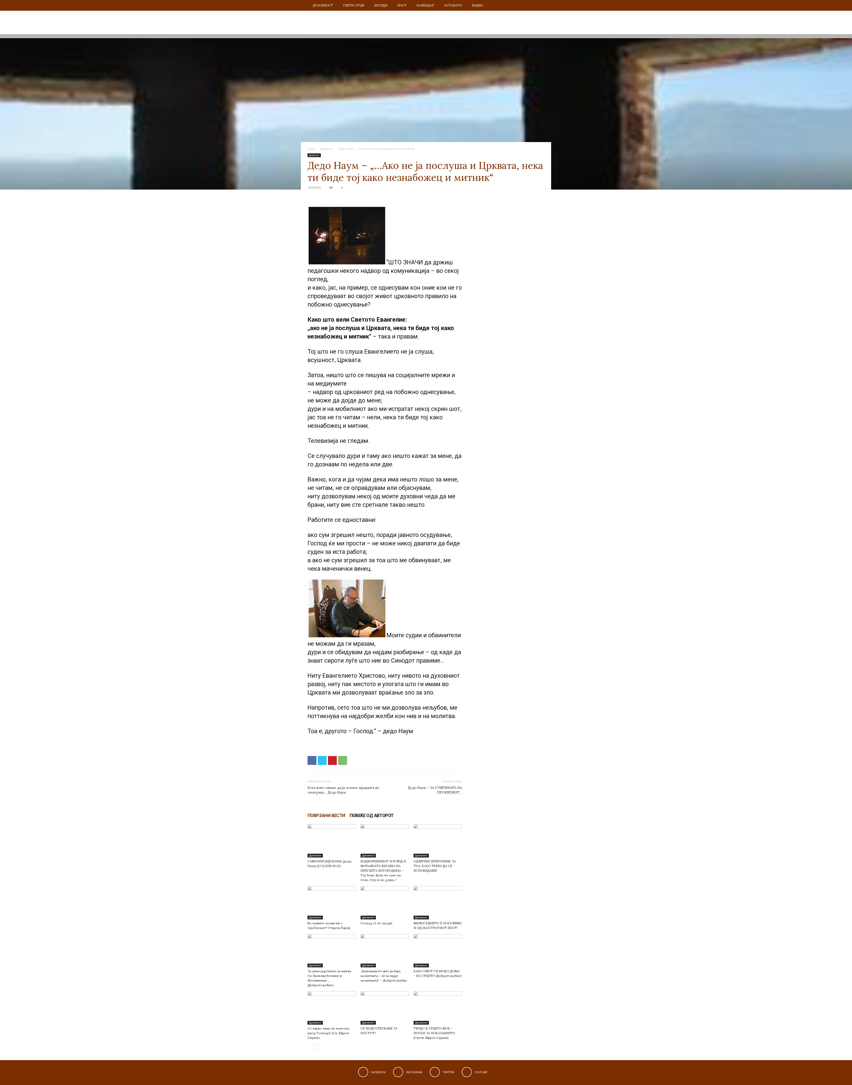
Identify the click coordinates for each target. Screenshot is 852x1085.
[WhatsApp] (342, 760)
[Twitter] (322, 760)
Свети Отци (353, 5)
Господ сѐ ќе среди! (376, 923)
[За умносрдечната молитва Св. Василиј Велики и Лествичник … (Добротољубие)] (332, 950)
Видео (477, 5)
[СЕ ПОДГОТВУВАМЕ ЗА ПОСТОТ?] (385, 1008)
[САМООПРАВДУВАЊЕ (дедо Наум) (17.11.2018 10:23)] (332, 840)
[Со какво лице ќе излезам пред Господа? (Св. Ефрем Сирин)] (332, 1008)
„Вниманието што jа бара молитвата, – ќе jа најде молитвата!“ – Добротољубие (384, 975)
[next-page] (317, 1046)
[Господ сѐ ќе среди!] (385, 902)
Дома (311, 149)
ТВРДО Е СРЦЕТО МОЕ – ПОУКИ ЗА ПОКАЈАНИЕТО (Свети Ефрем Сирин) (434, 1033)
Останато (453, 5)
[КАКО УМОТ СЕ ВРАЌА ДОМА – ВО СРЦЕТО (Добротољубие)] (438, 950)
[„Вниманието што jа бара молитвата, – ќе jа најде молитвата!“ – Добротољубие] (385, 950)
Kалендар (425, 5)
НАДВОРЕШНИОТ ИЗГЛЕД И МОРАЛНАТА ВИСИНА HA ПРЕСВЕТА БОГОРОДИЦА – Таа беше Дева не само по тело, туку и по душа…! (383, 870)
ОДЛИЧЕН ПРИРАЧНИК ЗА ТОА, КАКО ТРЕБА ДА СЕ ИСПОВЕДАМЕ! (435, 866)
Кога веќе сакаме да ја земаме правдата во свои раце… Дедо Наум (343, 790)
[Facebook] (312, 760)
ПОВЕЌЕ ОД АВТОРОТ (372, 815)
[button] (539, 6)
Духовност (323, 5)
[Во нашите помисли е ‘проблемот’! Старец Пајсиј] (332, 902)
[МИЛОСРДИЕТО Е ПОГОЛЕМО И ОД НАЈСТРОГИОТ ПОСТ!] (438, 902)
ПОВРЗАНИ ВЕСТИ (326, 815)
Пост (402, 5)
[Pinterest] (332, 760)
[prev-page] (310, 1046)
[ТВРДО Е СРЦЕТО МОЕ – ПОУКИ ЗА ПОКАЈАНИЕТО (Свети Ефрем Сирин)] (438, 1008)
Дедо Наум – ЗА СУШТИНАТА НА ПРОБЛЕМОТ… (435, 790)
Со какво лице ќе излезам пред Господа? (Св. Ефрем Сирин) (328, 1033)
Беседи (380, 5)
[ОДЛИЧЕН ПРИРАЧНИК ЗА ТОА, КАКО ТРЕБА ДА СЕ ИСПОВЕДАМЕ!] (438, 840)
